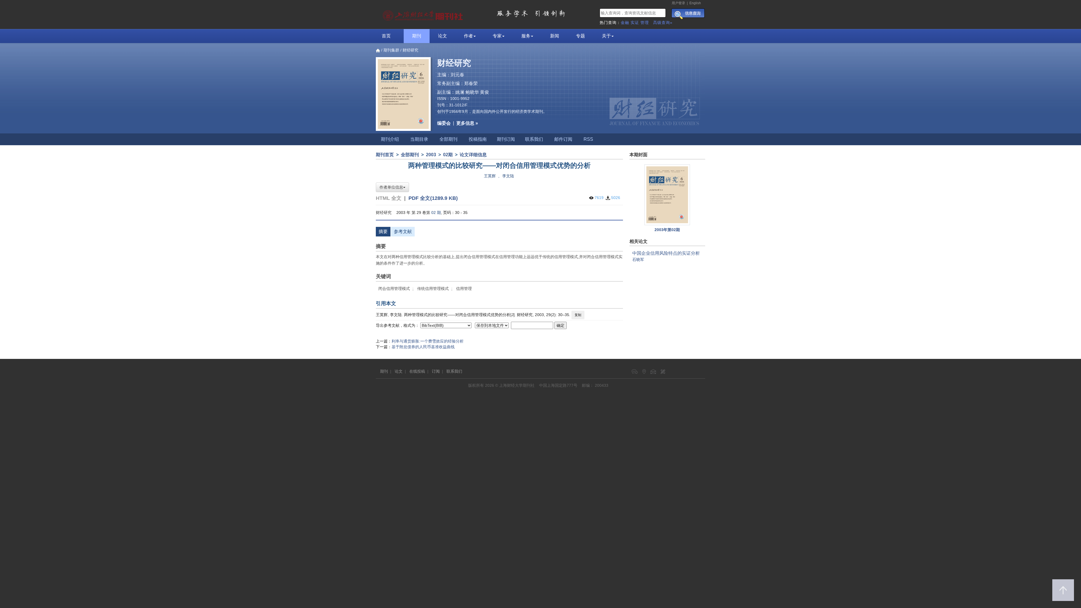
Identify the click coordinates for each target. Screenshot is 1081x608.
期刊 (416, 35)
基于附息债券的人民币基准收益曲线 (423, 347)
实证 (635, 22)
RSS (588, 139)
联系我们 (534, 139)
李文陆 (508, 176)
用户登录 (678, 3)
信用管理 (464, 288)
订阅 (436, 371)
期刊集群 (391, 50)
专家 (497, 35)
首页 (386, 35)
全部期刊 (448, 139)
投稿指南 (478, 139)
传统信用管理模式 (433, 288)
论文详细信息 (473, 154)
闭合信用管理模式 (394, 288)
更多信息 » (467, 123)
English (695, 3)
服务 (525, 35)
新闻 (554, 35)
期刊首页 (385, 154)
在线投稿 (417, 371)
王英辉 (490, 176)
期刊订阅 (506, 139)
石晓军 (638, 259)
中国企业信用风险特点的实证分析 (666, 253)
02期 (448, 154)
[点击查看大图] (667, 194)
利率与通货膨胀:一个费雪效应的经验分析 (428, 341)
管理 (644, 22)
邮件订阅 (563, 139)
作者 (468, 35)
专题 (580, 35)
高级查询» (663, 22)
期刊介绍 (390, 139)
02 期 (436, 212)
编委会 (444, 123)
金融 (625, 22)
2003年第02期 (667, 229)
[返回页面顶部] (1063, 590)
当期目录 (419, 139)
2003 (431, 154)
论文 (442, 35)
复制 (578, 315)
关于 (606, 35)
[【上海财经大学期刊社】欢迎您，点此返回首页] (423, 14)
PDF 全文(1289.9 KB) (433, 198)
